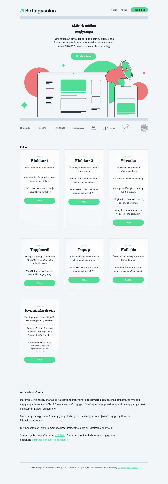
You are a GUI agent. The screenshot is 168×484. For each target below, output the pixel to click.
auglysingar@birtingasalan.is (128, 468)
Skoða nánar (83, 56)
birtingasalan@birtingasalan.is (50, 439)
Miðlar (114, 10)
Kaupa (128, 279)
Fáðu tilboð (139, 10)
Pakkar (124, 10)
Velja (39, 200)
